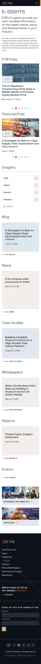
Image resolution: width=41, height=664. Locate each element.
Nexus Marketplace (11, 568)
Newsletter (7, 575)
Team (4, 553)
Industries (7, 557)
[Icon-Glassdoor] (23, 645)
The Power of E (9, 550)
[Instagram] (28, 645)
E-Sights (6, 561)
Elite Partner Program (12, 571)
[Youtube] (18, 645)
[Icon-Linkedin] (14, 645)
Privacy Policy (10, 655)
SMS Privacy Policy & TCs (26, 655)
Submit (4, 629)
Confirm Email (6, 619)
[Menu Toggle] (36, 3)
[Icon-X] (33, 645)
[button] (13, 108)
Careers (5, 564)
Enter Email (5, 611)
